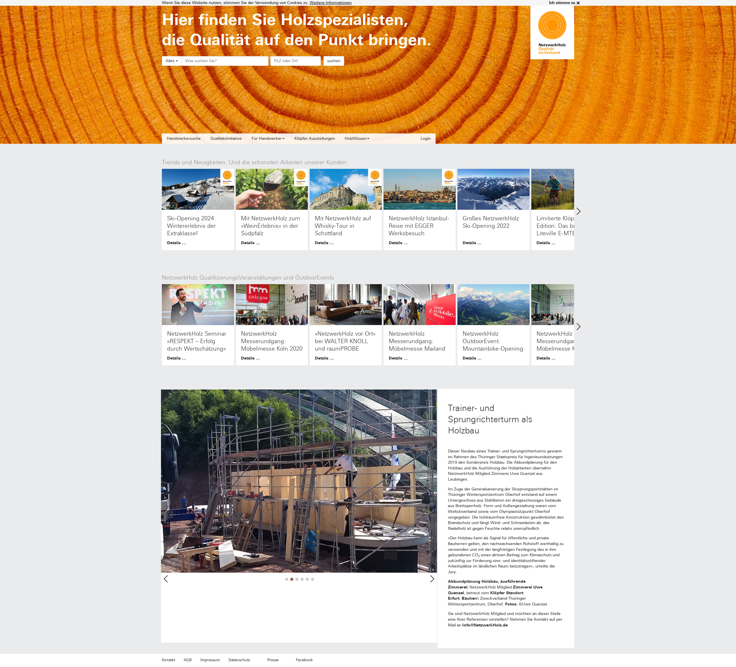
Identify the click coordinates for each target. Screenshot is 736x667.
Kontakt (168, 660)
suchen (333, 60)
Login (426, 138)
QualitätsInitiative (226, 138)
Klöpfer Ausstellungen (314, 138)
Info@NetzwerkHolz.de (485, 625)
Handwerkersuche (184, 138)
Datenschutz (239, 660)
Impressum (210, 660)
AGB (188, 660)
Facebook (304, 660)
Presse (273, 660)
